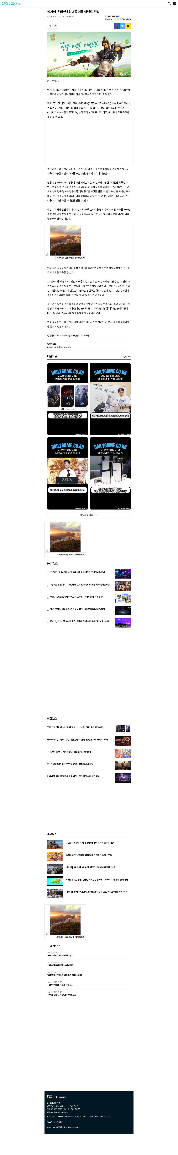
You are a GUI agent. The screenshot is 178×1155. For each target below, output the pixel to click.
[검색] (169, 3)
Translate (126, 19)
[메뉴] (174, 3)
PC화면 (60, 1122)
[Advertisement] (89, 143)
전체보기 (127, 356)
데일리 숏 (52, 356)
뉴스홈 (50, 1122)
